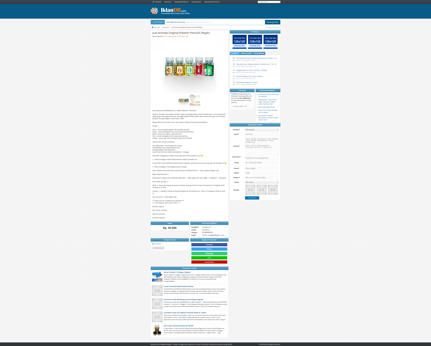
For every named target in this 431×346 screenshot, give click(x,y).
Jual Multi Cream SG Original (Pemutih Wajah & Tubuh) (185, 313)
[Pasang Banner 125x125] (239, 48)
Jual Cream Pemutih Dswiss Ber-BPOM (178, 326)
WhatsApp (209, 253)
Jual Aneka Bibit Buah (266, 107)
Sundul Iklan (209, 262)
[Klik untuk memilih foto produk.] (250, 190)
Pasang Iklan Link (240, 106)
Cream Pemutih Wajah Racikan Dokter (179, 286)
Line (209, 258)
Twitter (209, 249)
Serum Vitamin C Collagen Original (177, 272)
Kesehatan (157, 244)
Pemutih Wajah (158, 248)
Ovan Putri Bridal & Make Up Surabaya (267, 111)
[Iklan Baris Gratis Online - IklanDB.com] (172, 14)
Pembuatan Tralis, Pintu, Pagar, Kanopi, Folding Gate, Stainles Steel (267, 102)
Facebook (209, 245)
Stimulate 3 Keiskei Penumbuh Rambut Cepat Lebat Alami (268, 117)
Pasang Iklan (273, 22)
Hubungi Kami (196, 2)
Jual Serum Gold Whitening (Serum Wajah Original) (183, 299)
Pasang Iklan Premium (211, 2)
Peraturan (167, 2)
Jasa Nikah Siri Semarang (176, 22)
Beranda (158, 2)
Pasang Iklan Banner (181, 2)
